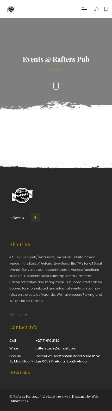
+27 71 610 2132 (47, 340)
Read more (18, 314)
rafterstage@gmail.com (55, 348)
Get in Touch (19, 372)
